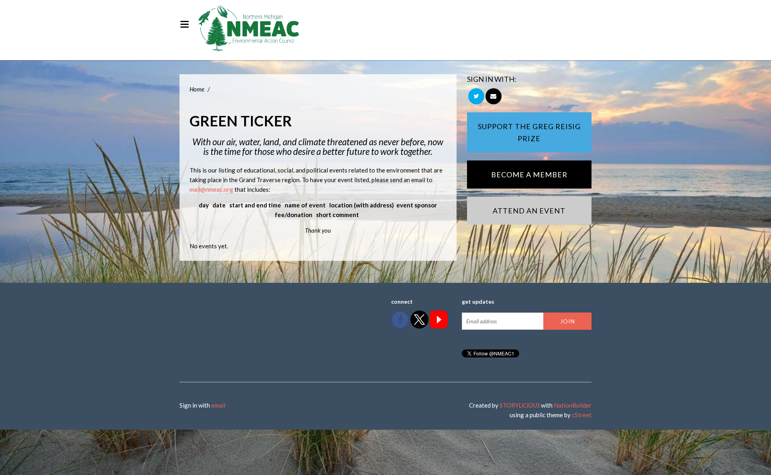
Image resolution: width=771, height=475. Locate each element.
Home (197, 89)
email (218, 405)
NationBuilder (573, 405)
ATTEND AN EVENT (529, 210)
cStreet (582, 414)
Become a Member (529, 174)
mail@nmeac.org (211, 189)
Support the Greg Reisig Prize (529, 132)
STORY (520, 405)
